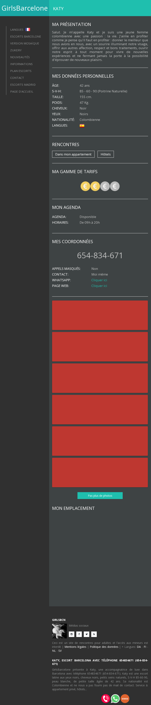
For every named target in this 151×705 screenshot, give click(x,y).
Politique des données (104, 647)
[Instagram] (72, 634)
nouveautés (20, 57)
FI (145, 647)
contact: (60, 274)
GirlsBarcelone (25, 8)
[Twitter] (87, 634)
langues (17, 29)
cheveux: (59, 108)
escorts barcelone (25, 36)
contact (17, 78)
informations (21, 64)
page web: (60, 286)
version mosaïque (24, 43)
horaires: (60, 222)
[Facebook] (80, 634)
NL (54, 651)
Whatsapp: (61, 280)
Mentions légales (75, 647)
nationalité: (63, 120)
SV (60, 651)
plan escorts (20, 71)
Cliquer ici (99, 280)
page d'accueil (21, 91)
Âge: (55, 85)
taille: (58, 97)
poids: (57, 103)
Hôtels (106, 154)
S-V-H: (57, 91)
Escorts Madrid (23, 84)
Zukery (16, 50)
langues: (60, 125)
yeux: (56, 114)
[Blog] (95, 634)
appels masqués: (66, 269)
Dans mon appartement (73, 154)
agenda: (59, 217)
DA (139, 647)
